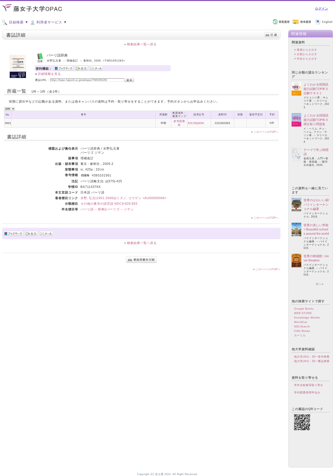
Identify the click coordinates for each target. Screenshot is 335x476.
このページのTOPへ (266, 131)
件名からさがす (307, 58)
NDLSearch (302, 326)
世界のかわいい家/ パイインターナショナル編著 (316, 205)
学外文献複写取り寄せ (308, 385)
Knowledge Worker (307, 317)
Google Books (304, 308)
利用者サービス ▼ (51, 22)
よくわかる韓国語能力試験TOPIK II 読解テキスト (316, 89)
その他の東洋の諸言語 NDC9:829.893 (108, 203)
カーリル (300, 335)
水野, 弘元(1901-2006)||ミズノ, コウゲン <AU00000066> (123, 198)
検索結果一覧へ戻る (142, 44)
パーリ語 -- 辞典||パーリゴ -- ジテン (107, 209)
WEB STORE (303, 313)
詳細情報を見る (49, 73)
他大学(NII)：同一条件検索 (312, 356)
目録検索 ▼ (18, 22)
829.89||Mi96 (196, 123)
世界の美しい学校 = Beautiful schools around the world (316, 229)
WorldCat (300, 322)
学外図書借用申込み (307, 392)
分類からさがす (307, 54)
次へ (319, 283)
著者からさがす (307, 49)
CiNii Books (302, 330)
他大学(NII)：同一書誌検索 (312, 361)
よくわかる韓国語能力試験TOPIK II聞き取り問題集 (316, 120)
